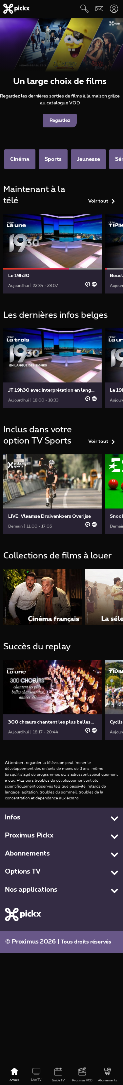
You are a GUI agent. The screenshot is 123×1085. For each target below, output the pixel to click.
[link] (52, 253)
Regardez (60, 120)
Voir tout (98, 201)
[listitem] (42, 597)
